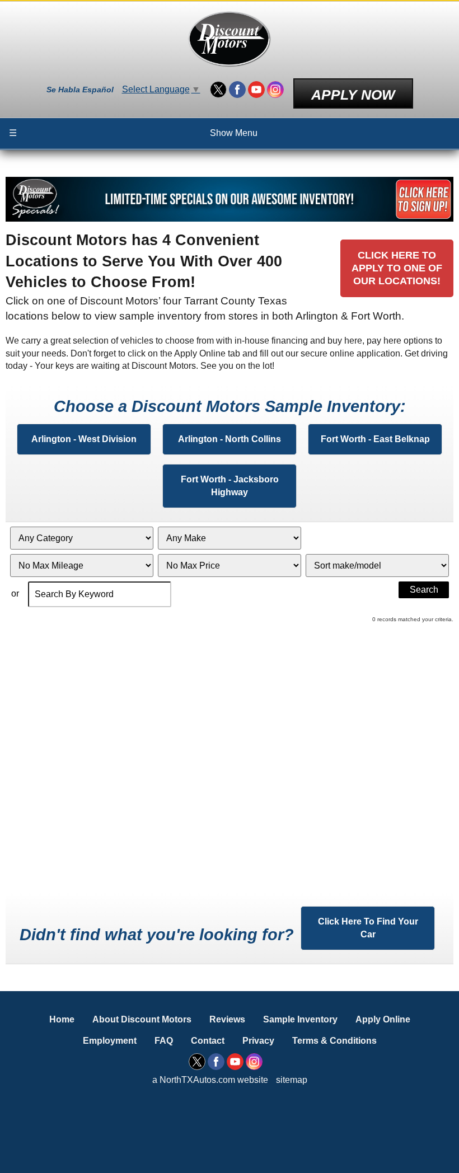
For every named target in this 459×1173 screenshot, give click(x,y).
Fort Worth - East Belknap (375, 439)
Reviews (227, 1019)
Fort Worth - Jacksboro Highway (230, 485)
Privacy (258, 1040)
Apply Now (353, 94)
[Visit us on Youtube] (256, 89)
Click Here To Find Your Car (368, 928)
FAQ (163, 1040)
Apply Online (382, 1019)
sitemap (291, 1080)
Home (61, 1019)
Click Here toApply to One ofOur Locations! (397, 268)
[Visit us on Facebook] (237, 89)
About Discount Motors (141, 1019)
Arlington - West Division (84, 439)
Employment (110, 1040)
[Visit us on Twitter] (218, 89)
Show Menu (133, 133)
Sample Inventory (300, 1019)
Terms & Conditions (334, 1040)
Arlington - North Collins (229, 439)
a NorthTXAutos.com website (210, 1080)
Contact (207, 1040)
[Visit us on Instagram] (275, 89)
